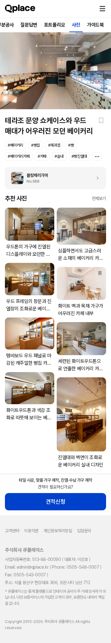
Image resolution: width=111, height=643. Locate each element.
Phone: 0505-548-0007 (75, 567)
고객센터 (12, 530)
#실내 (59, 156)
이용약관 (31, 530)
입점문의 (84, 530)
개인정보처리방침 (57, 530)
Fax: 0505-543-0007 (25, 574)
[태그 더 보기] (97, 156)
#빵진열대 (79, 156)
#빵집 (35, 145)
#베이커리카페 (19, 156)
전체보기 (99, 198)
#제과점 (54, 145)
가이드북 (95, 25)
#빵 (71, 145)
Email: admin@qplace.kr (26, 567)
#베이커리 (15, 145)
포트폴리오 (54, 25)
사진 (76, 25)
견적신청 (55, 501)
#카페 (42, 156)
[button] (102, 8)
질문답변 (28, 25)
